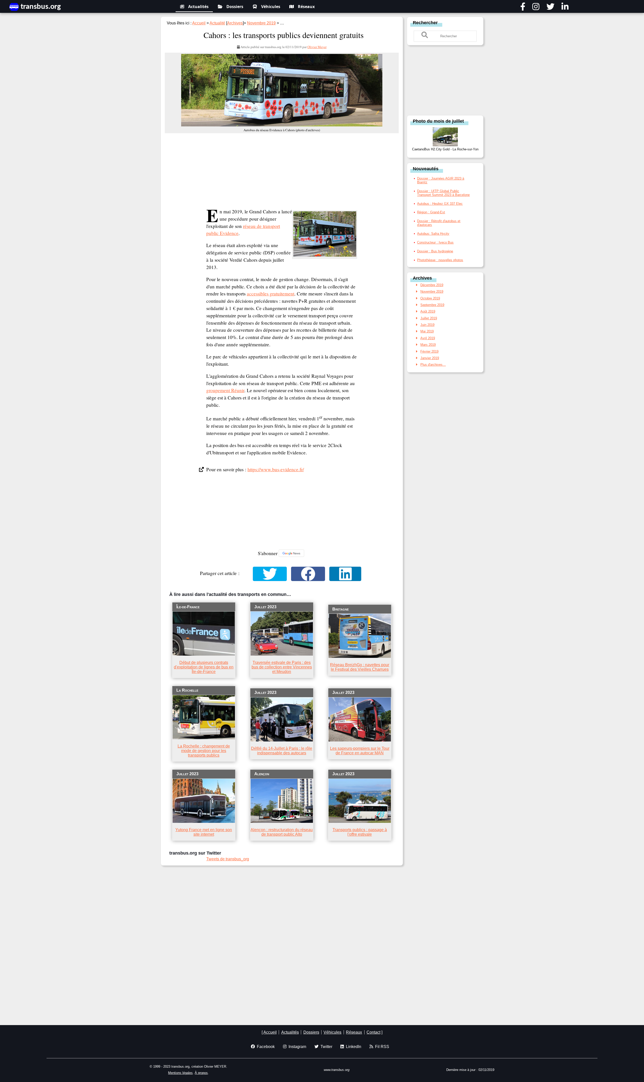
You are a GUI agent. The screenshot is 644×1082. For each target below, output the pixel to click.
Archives (235, 23)
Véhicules (270, 6)
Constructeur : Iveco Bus (435, 242)
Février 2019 (429, 351)
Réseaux (306, 6)
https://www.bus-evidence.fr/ (276, 469)
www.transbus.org (336, 1070)
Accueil (199, 23)
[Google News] (291, 553)
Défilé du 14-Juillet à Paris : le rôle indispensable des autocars (281, 750)
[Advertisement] (282, 170)
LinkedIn (352, 1046)
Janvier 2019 (429, 358)
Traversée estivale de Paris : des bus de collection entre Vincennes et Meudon (282, 667)
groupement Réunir (225, 390)
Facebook (265, 1046)
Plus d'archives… (433, 364)
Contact (373, 1032)
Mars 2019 (428, 345)
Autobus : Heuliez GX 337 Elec (440, 204)
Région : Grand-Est (431, 212)
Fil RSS (381, 1046)
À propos (201, 1073)
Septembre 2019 (432, 305)
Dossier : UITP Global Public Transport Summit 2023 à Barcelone (443, 193)
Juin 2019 (427, 325)
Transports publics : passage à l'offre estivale (360, 832)
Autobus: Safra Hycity (433, 233)
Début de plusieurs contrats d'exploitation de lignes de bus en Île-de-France (203, 667)
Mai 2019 (427, 331)
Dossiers (234, 6)
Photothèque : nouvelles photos (440, 260)
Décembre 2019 (431, 285)
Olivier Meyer (317, 47)
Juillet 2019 (428, 318)
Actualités (198, 6)
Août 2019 (427, 311)
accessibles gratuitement (270, 293)
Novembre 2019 (261, 23)
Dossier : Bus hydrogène (435, 251)
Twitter (325, 1046)
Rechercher (425, 22)
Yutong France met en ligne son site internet (203, 832)
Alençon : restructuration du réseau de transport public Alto (282, 832)
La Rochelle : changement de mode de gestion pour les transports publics (204, 750)
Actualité (217, 23)
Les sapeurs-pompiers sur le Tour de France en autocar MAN (359, 750)
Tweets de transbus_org (227, 859)
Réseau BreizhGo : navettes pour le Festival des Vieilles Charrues (359, 667)
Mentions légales (180, 1073)
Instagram (296, 1046)
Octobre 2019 (430, 298)
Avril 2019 (427, 338)
